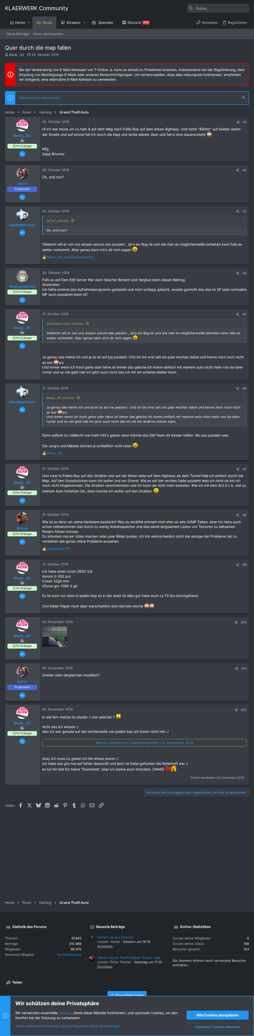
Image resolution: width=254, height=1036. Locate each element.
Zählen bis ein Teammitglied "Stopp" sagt (128, 958)
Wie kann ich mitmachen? (39, 98)
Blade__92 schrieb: (60, 398)
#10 (244, 622)
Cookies (65, 1013)
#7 (245, 469)
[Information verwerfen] (243, 98)
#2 (245, 170)
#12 (244, 710)
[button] (29, 22)
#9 (245, 565)
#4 (245, 273)
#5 (245, 314)
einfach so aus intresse (115, 937)
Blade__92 (16, 55)
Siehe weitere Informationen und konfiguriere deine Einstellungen (67, 1026)
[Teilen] (238, 122)
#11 (244, 668)
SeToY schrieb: (57, 221)
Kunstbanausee (69, 955)
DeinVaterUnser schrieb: (65, 324)
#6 (245, 388)
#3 (245, 211)
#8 (245, 515)
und (70, 257)
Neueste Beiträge (110, 927)
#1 (245, 122)
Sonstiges (105, 946)
